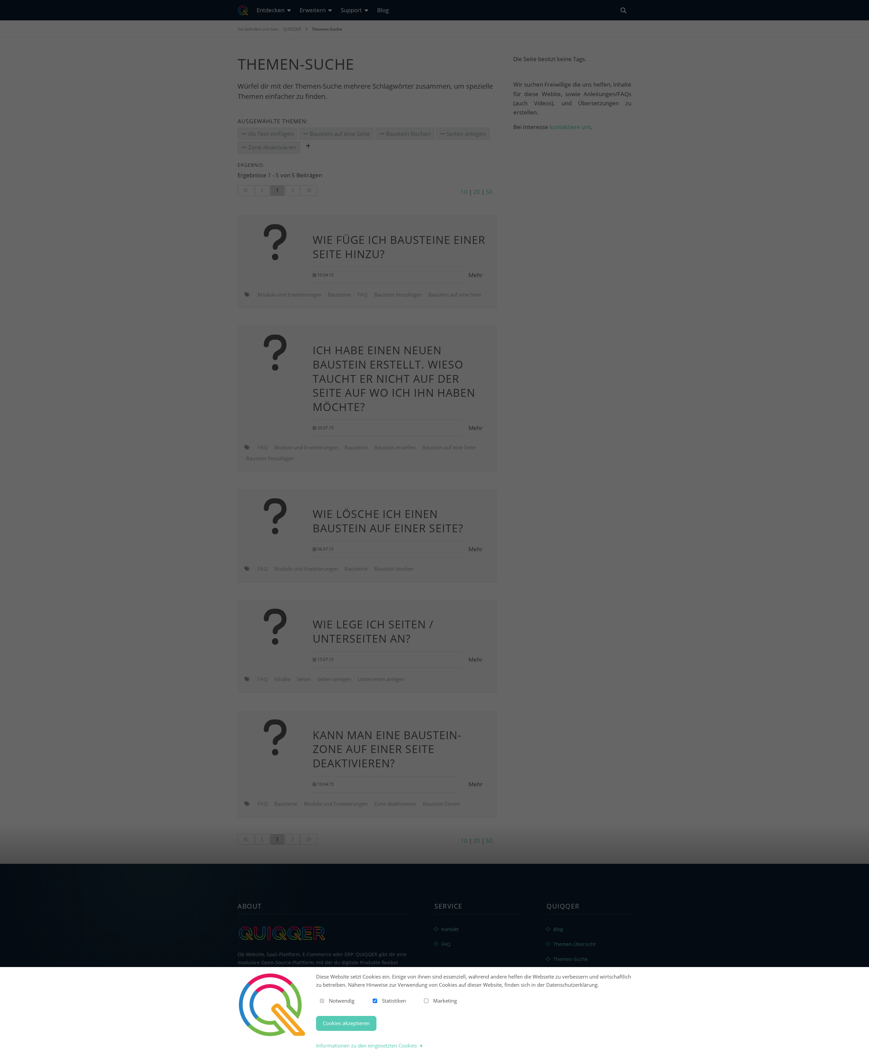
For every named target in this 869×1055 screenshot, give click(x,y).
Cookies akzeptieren (346, 1023)
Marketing (445, 1000)
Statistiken (394, 1000)
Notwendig (341, 1000)
